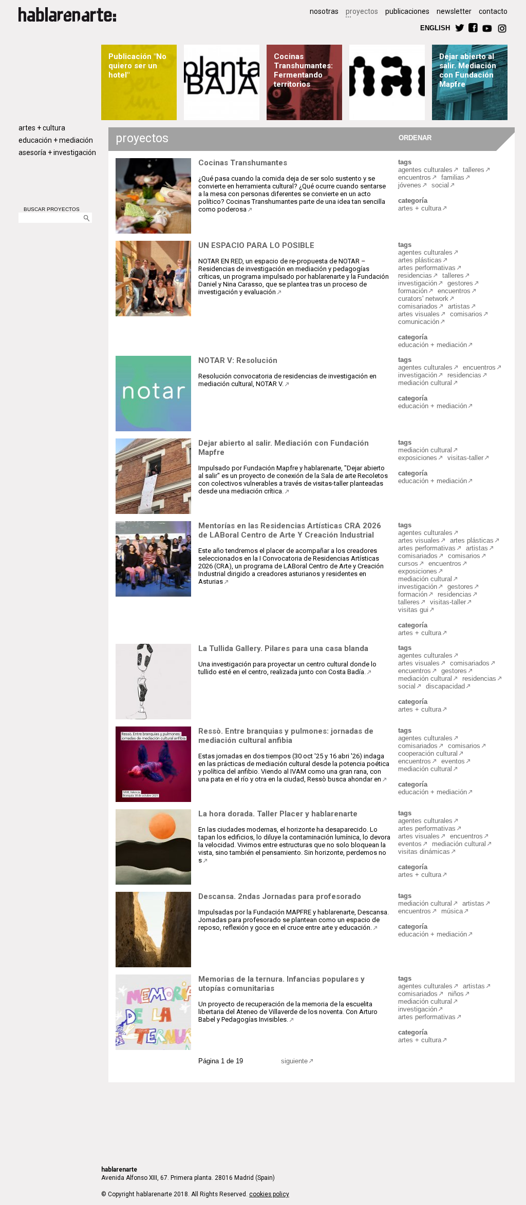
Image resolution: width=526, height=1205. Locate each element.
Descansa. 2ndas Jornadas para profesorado (279, 896)
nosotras (324, 11)
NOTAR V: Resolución (237, 360)
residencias (415, 275)
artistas (459, 306)
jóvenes (409, 185)
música (452, 911)
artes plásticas (420, 260)
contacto (493, 11)
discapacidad (445, 686)
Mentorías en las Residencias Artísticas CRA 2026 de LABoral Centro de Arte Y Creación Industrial (289, 530)
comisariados (418, 306)
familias (452, 177)
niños (456, 994)
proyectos (362, 11)
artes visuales (419, 314)
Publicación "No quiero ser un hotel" (137, 66)
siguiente (294, 1061)
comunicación (418, 322)
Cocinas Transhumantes (242, 162)
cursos (408, 563)
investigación (417, 283)
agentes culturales (425, 170)
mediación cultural (425, 383)
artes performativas (427, 268)
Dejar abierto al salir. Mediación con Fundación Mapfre (467, 70)
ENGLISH (435, 27)
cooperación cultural (428, 753)
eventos (453, 761)
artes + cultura (41, 128)
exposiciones (417, 458)
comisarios (466, 314)
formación (412, 291)
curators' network (423, 298)
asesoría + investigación (57, 152)
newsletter (454, 11)
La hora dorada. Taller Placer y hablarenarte (278, 813)
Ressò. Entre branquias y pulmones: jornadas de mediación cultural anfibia (285, 735)
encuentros (414, 177)
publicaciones (407, 11)
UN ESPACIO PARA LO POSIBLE (256, 245)
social (440, 185)
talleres (473, 170)
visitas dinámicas (424, 851)
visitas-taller (465, 458)
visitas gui (413, 610)
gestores (460, 283)
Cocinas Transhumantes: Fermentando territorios (303, 70)
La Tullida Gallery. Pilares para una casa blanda (283, 648)
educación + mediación (55, 140)
